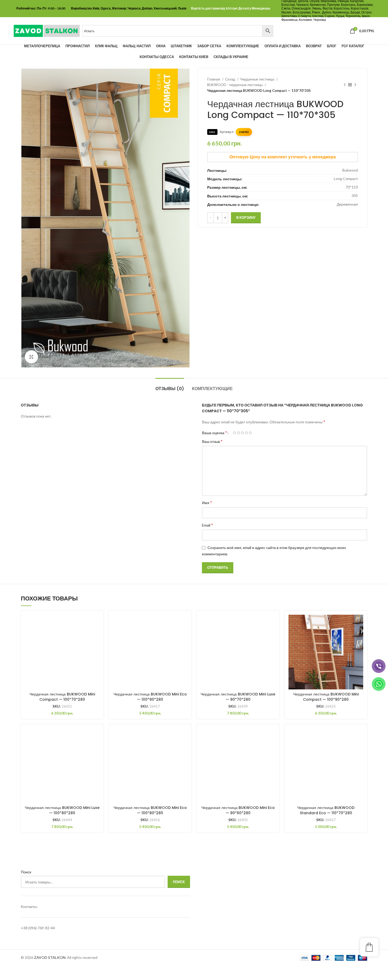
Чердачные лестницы (257, 79)
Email (207, 524)
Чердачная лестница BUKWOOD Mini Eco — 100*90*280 (150, 697)
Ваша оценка (214, 432)
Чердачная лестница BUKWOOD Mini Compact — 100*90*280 (326, 697)
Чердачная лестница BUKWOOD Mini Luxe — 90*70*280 (238, 697)
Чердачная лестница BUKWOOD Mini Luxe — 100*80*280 (62, 810)
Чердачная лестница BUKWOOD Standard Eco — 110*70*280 (325, 810)
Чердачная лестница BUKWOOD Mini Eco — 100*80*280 (150, 810)
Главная (214, 79)
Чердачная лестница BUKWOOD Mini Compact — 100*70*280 (62, 697)
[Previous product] (344, 85)
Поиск (26, 872)
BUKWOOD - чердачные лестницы (235, 85)
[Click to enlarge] (31, 356)
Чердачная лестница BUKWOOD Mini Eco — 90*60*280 (238, 810)
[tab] (169, 386)
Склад (230, 79)
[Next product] (355, 85)
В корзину (245, 217)
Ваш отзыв (212, 441)
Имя (207, 502)
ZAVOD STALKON (49, 957)
